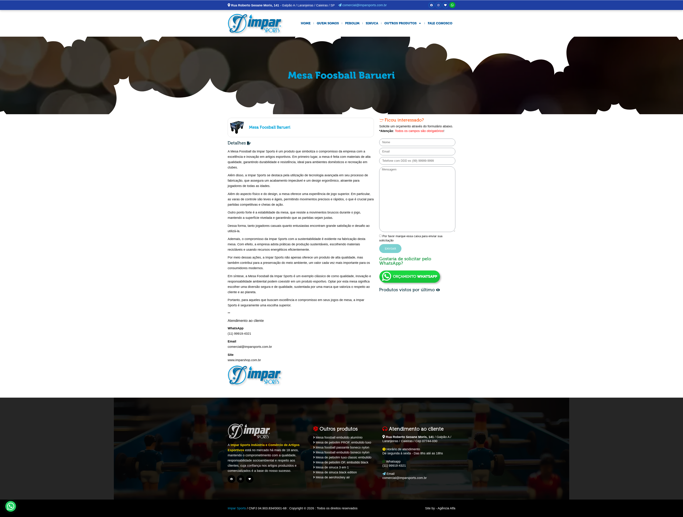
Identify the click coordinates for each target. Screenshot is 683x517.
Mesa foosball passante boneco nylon (342, 447)
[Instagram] (438, 5)
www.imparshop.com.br (244, 360)
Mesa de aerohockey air (332, 477)
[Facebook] (431, 5)
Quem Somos (328, 23)
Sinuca (372, 23)
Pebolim (352, 23)
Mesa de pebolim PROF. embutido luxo (343, 442)
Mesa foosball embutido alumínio (338, 437)
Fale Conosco (440, 23)
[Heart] (445, 5)
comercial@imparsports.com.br (364, 5)
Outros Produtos (400, 23)
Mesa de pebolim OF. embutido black (341, 462)
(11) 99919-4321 (239, 333)
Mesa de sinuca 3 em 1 (332, 467)
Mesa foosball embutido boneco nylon (342, 452)
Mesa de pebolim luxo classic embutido (343, 457)
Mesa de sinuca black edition (336, 472)
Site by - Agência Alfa (440, 508)
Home (306, 23)
